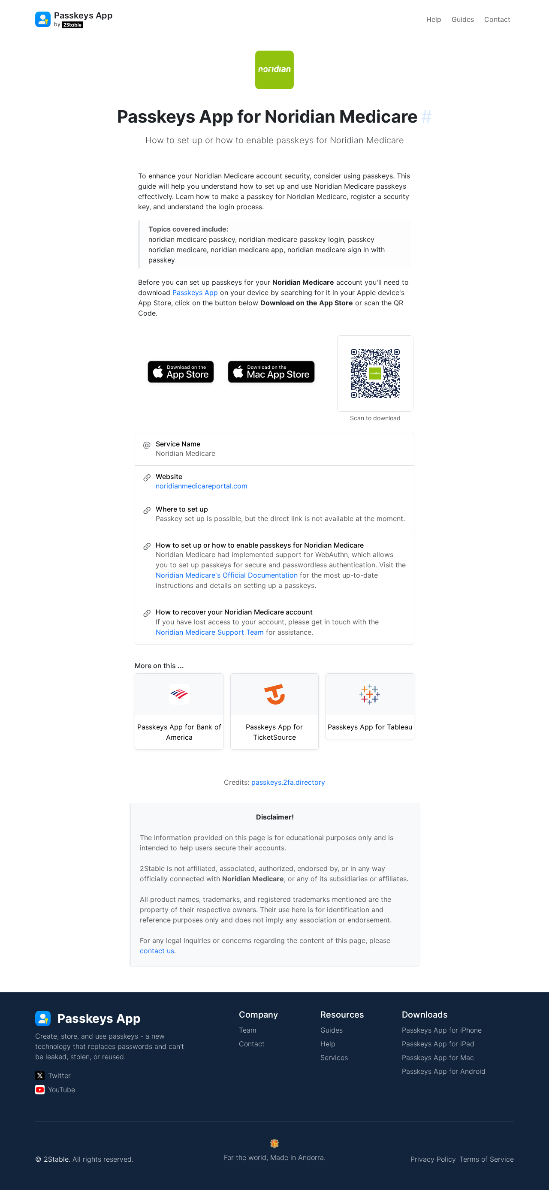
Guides (463, 19)
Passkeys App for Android (444, 1071)
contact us (157, 950)
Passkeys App (195, 292)
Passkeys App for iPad (438, 1043)
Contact (497, 19)
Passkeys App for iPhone (442, 1030)
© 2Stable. (52, 1159)
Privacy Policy (433, 1159)
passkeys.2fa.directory (288, 782)
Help (433, 19)
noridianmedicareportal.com (201, 486)
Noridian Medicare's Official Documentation (227, 575)
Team (247, 1030)
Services (334, 1057)
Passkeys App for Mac (438, 1057)
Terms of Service (486, 1159)
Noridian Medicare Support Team (210, 632)
